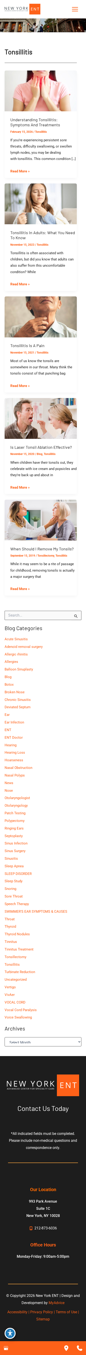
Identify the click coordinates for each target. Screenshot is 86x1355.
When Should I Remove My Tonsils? (42, 548)
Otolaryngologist (17, 798)
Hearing (11, 745)
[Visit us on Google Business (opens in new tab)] (6, 1348)
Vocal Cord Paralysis (21, 1010)
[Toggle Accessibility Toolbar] (10, 1333)
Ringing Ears (14, 828)
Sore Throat (14, 896)
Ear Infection (14, 722)
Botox (9, 684)
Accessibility (17, 1312)
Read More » (20, 171)
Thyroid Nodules (17, 934)
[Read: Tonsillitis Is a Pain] (41, 316)
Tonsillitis (41, 131)
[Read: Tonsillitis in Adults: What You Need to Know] (41, 203)
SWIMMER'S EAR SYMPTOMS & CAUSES (36, 911)
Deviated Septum (18, 707)
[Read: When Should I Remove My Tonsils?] (41, 520)
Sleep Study (13, 881)
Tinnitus (11, 942)
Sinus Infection (16, 843)
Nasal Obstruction (18, 768)
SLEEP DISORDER (18, 874)
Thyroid (10, 926)
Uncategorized (16, 979)
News (9, 783)
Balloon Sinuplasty (19, 669)
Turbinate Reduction (20, 972)
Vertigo (10, 987)
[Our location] (66, 1348)
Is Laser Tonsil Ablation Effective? (41, 447)
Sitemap (43, 1319)
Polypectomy (15, 821)
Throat (10, 919)
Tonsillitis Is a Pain (27, 345)
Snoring (10, 889)
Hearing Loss (15, 752)
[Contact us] (79, 1348)
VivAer (10, 995)
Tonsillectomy (45, 555)
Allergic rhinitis (16, 654)
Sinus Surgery (15, 851)
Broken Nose (15, 692)
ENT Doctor (14, 737)
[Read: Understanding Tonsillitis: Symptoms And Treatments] (41, 91)
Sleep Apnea (14, 866)
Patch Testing (15, 813)
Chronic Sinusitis (18, 700)
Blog (39, 454)
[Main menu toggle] (74, 9)
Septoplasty (14, 836)
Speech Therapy (17, 904)
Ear (7, 715)
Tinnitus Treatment (19, 949)
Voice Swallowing (18, 1017)
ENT (8, 730)
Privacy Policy (41, 1312)
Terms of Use (66, 1312)
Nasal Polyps (15, 775)
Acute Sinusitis (16, 639)
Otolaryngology (16, 805)
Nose (9, 790)
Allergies (11, 662)
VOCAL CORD (15, 1002)
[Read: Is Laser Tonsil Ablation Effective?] (41, 418)
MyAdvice (56, 1303)
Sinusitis (11, 858)
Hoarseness (14, 760)
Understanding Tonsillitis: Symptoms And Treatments (35, 122)
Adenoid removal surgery (24, 647)
